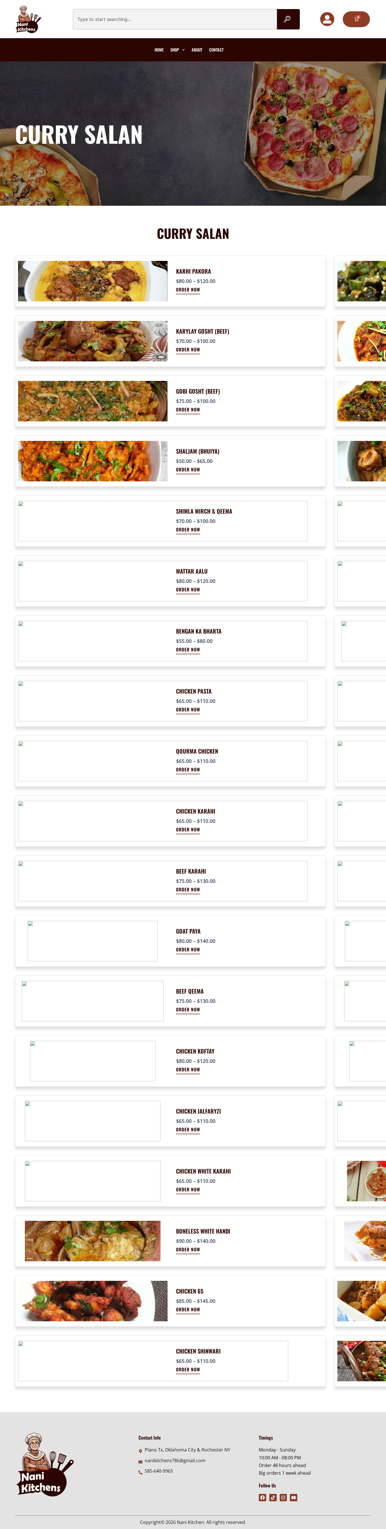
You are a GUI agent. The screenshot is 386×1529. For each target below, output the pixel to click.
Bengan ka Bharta (199, 631)
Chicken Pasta (194, 691)
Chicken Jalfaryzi (198, 1111)
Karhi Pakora (193, 271)
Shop (174, 50)
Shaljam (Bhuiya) (197, 451)
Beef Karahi (191, 871)
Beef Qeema (190, 991)
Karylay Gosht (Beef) (202, 331)
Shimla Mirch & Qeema (204, 511)
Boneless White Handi (203, 1231)
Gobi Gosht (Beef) (198, 391)
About (197, 50)
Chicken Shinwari (198, 1351)
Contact (216, 50)
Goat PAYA (188, 931)
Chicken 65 (189, 1291)
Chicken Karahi (195, 811)
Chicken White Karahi (203, 1171)
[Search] (288, 19)
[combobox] (175, 19)
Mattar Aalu (192, 571)
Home (159, 50)
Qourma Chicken (197, 751)
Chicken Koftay (195, 1051)
